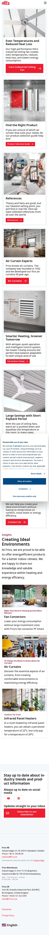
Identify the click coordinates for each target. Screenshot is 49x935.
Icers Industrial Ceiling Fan (22, 68)
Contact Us (14, 522)
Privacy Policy (8, 915)
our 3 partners (16, 446)
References (12, 220)
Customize (23, 489)
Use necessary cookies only (24, 496)
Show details (36, 474)
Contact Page (38, 860)
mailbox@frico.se (9, 857)
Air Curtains (15, 280)
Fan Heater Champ (16, 361)
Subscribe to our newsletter (27, 813)
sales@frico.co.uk (9, 899)
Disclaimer (7, 909)
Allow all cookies (24, 481)
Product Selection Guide (18, 144)
